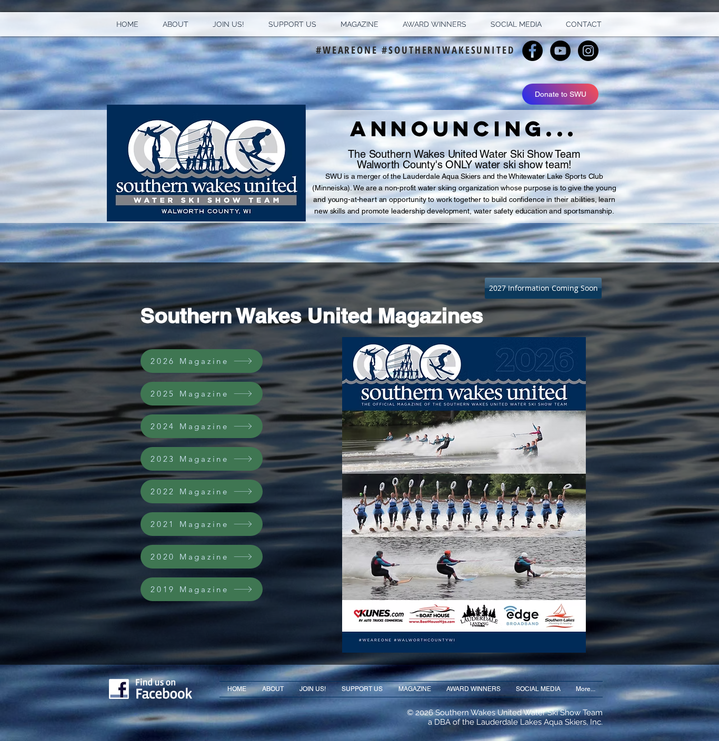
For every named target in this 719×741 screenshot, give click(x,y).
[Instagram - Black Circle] (588, 50)
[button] (176, 24)
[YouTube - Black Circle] (560, 50)
